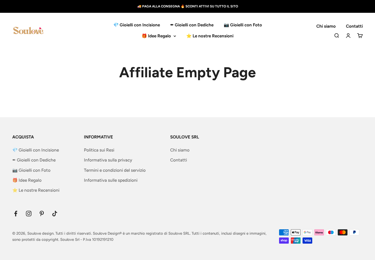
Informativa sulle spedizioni (111, 180)
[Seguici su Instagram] (28, 213)
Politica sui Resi (99, 150)
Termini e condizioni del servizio (115, 170)
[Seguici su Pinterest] (41, 213)
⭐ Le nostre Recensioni (209, 35)
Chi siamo (326, 26)
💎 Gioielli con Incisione (136, 24)
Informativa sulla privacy (108, 159)
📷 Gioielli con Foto (243, 24)
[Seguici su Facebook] (15, 213)
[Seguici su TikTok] (54, 213)
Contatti (354, 26)
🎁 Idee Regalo (156, 35)
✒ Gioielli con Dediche (192, 24)
